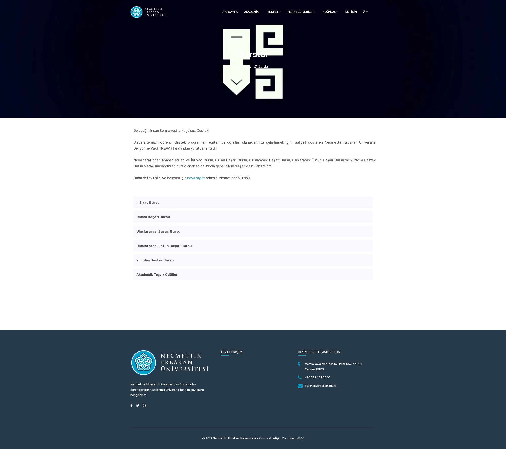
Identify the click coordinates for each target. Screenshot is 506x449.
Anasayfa (230, 12)
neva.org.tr (196, 178)
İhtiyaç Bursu (148, 202)
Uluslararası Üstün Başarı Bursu (164, 246)
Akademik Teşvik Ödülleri (157, 275)
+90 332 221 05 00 (317, 377)
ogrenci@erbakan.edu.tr (320, 386)
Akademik (251, 12)
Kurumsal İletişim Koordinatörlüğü (281, 438)
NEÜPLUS (329, 12)
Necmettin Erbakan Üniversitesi (234, 438)
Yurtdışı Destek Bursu (155, 260)
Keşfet (272, 12)
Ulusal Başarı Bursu (153, 217)
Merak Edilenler (300, 12)
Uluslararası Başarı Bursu (158, 231)
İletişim (351, 12)
